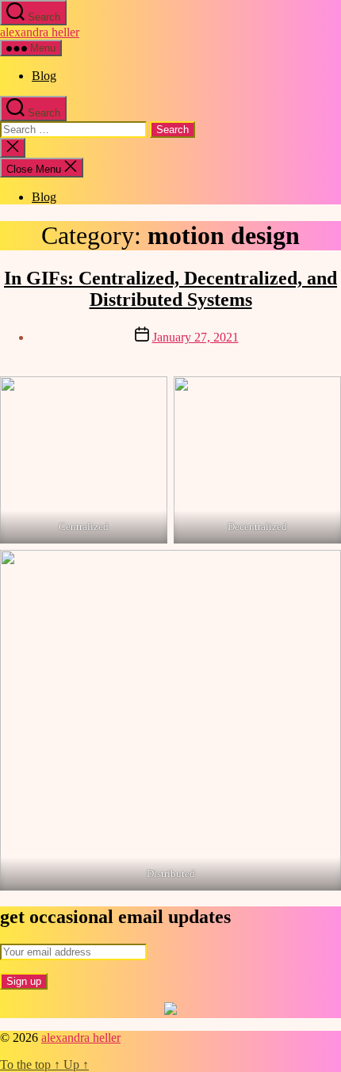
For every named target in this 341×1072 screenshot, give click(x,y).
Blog (44, 75)
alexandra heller (39, 32)
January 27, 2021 (195, 337)
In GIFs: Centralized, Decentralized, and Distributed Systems (170, 289)
